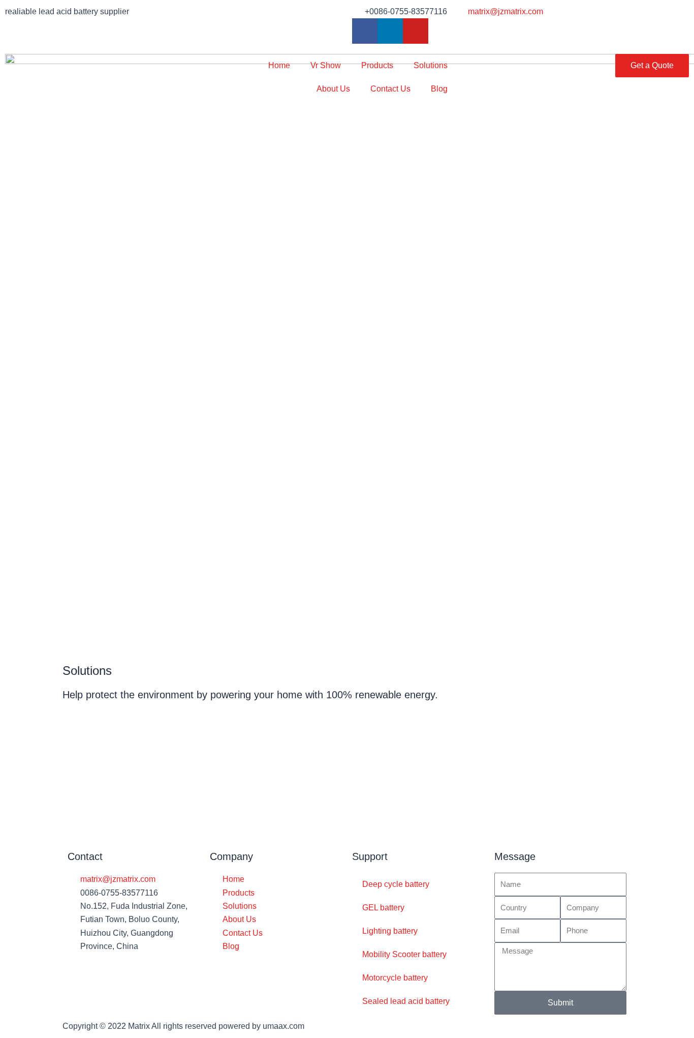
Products (377, 65)
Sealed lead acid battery (406, 1001)
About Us (333, 88)
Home (279, 65)
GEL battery (383, 907)
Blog (439, 88)
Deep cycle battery (395, 884)
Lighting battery (390, 931)
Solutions (431, 65)
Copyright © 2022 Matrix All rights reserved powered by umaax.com (183, 1026)
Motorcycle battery (395, 977)
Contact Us (390, 88)
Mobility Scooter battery (404, 954)
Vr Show (325, 65)
